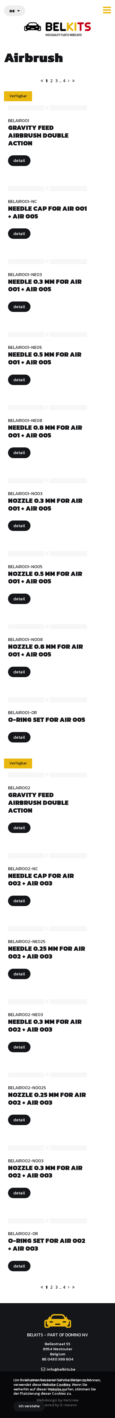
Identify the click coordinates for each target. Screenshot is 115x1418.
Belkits (58, 1321)
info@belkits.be (61, 1369)
